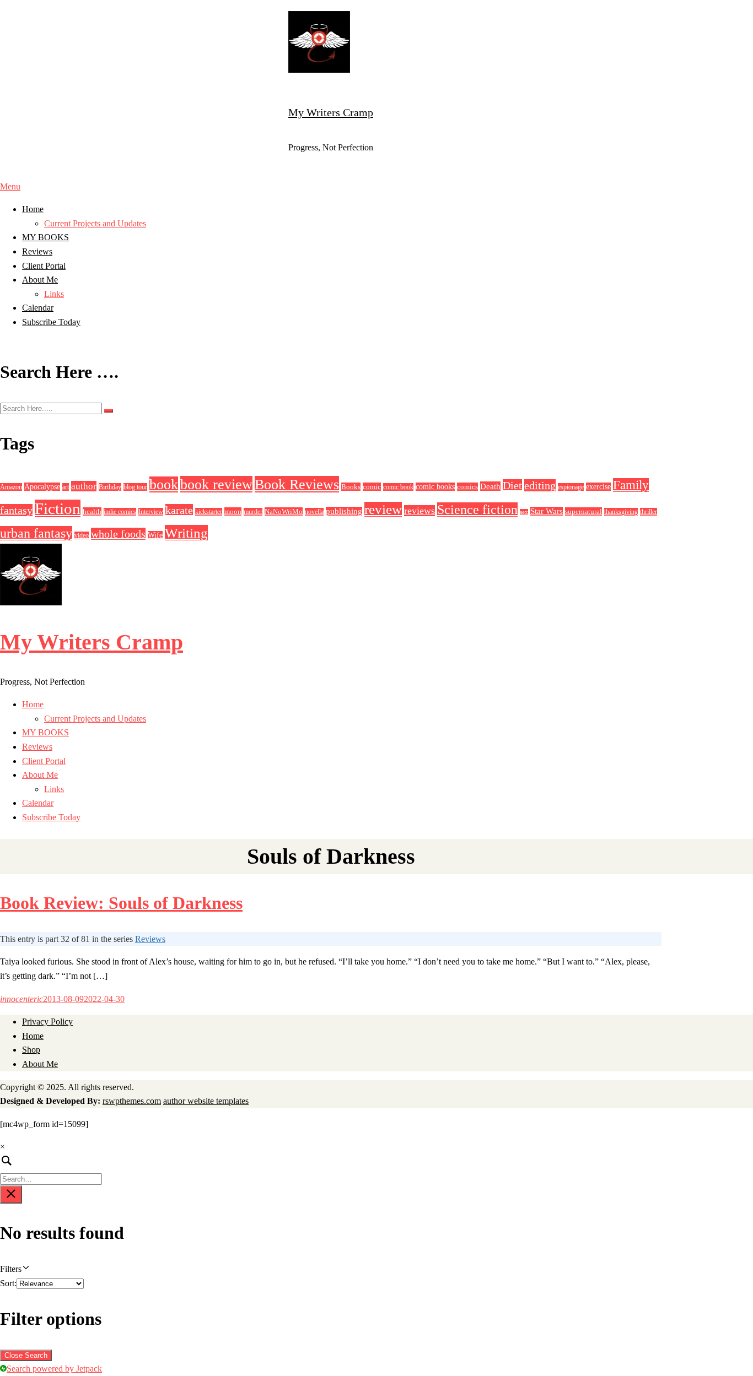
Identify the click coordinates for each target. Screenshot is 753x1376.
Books (351, 487)
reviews (419, 510)
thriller (648, 512)
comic (372, 487)
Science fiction (477, 509)
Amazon (11, 487)
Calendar (37, 307)
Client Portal (44, 265)
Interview (150, 512)
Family (631, 485)
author (83, 486)
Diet (512, 485)
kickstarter (208, 512)
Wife (155, 535)
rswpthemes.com (132, 1101)
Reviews (37, 251)
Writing (186, 532)
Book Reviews (297, 484)
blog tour (135, 487)
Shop (31, 1049)
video (81, 535)
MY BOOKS (45, 237)
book (163, 484)
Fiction (57, 508)
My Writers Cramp (330, 112)
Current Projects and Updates (95, 223)
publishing (344, 511)
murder (253, 512)
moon (232, 511)
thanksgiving (621, 512)
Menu (10, 186)
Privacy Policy (47, 1021)
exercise (598, 487)
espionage (571, 487)
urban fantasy (36, 533)
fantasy (16, 510)
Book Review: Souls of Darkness (121, 903)
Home (33, 209)
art (65, 487)
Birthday (110, 487)
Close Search (25, 1355)
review (383, 509)
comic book (398, 487)
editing (540, 485)
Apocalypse (42, 487)
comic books (435, 487)
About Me (40, 279)
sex (524, 512)
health (92, 511)
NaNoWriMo (284, 511)
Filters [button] (25, 1270)
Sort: (8, 1283)
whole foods (118, 534)
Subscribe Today (51, 322)
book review (216, 484)
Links (54, 294)
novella (314, 512)
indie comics (120, 512)
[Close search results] (11, 1194)
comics (467, 487)
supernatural (583, 511)
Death (490, 486)
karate (179, 510)
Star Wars (546, 511)
